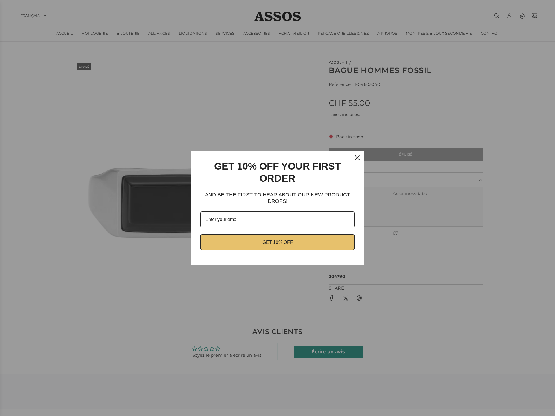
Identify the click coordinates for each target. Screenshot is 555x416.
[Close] (357, 158)
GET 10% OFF (277, 242)
